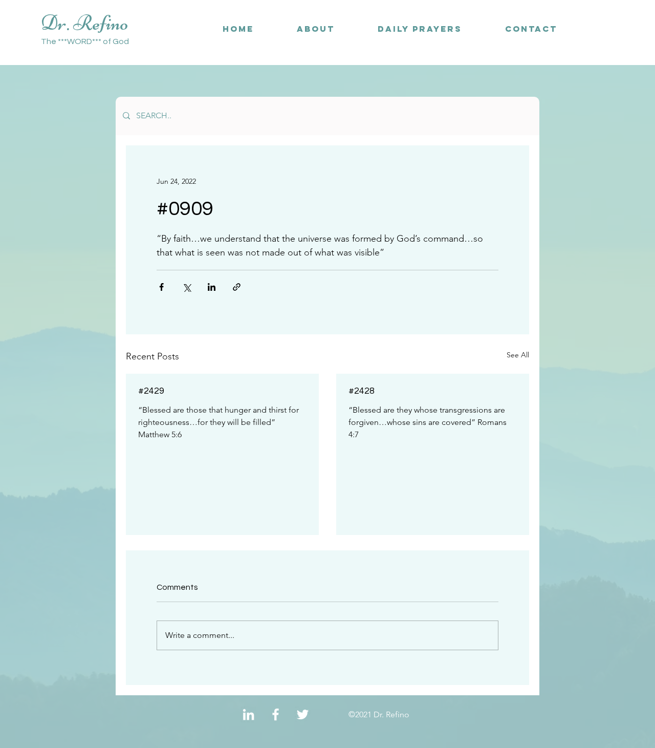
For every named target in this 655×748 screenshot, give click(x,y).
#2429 (151, 391)
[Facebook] (275, 714)
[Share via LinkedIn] (211, 287)
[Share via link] (237, 287)
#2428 (361, 391)
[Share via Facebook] (161, 287)
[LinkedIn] (248, 714)
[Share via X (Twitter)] (186, 287)
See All (518, 354)
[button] (531, 28)
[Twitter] (303, 714)
